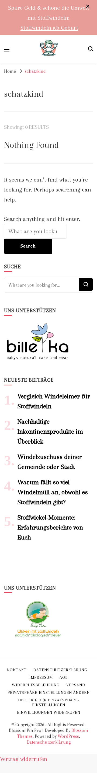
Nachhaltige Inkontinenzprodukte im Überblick (50, 431)
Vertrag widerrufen (23, 758)
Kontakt (17, 670)
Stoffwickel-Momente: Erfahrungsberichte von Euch (50, 527)
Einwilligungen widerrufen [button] (48, 712)
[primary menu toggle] (6, 49)
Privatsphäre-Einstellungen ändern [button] (49, 692)
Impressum (41, 677)
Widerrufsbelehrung (36, 685)
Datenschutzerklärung (49, 742)
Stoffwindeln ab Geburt (49, 27)
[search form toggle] (90, 49)
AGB (64, 677)
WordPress (68, 736)
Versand (75, 685)
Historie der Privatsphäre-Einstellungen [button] (48, 702)
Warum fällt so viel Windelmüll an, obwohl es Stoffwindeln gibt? (53, 492)
